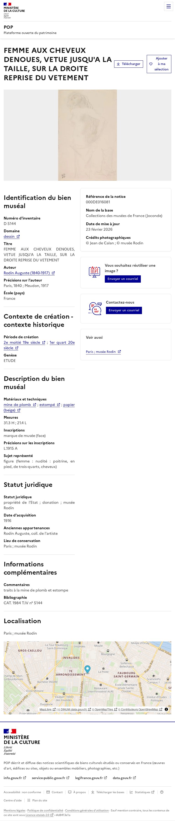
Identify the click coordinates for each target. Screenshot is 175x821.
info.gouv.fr (13, 778)
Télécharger (131, 64)
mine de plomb (17, 404)
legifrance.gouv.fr (89, 778)
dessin (9, 236)
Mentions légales (14, 810)
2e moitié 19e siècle (22, 342)
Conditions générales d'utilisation (87, 810)
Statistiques (142, 792)
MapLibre (45, 709)
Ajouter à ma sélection (161, 64)
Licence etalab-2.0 (37, 815)
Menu (168, 6)
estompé (47, 404)
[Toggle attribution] (166, 709)
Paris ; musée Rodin (101, 351)
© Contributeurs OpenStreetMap (138, 709)
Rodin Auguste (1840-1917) (27, 273)
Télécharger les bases (110, 792)
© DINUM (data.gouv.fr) (72, 709)
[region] (87, 677)
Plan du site (39, 800)
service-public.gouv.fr (48, 778)
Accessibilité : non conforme (22, 792)
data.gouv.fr (122, 778)
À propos (79, 792)
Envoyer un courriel (123, 278)
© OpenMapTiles (102, 709)
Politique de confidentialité (45, 810)
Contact (57, 792)
